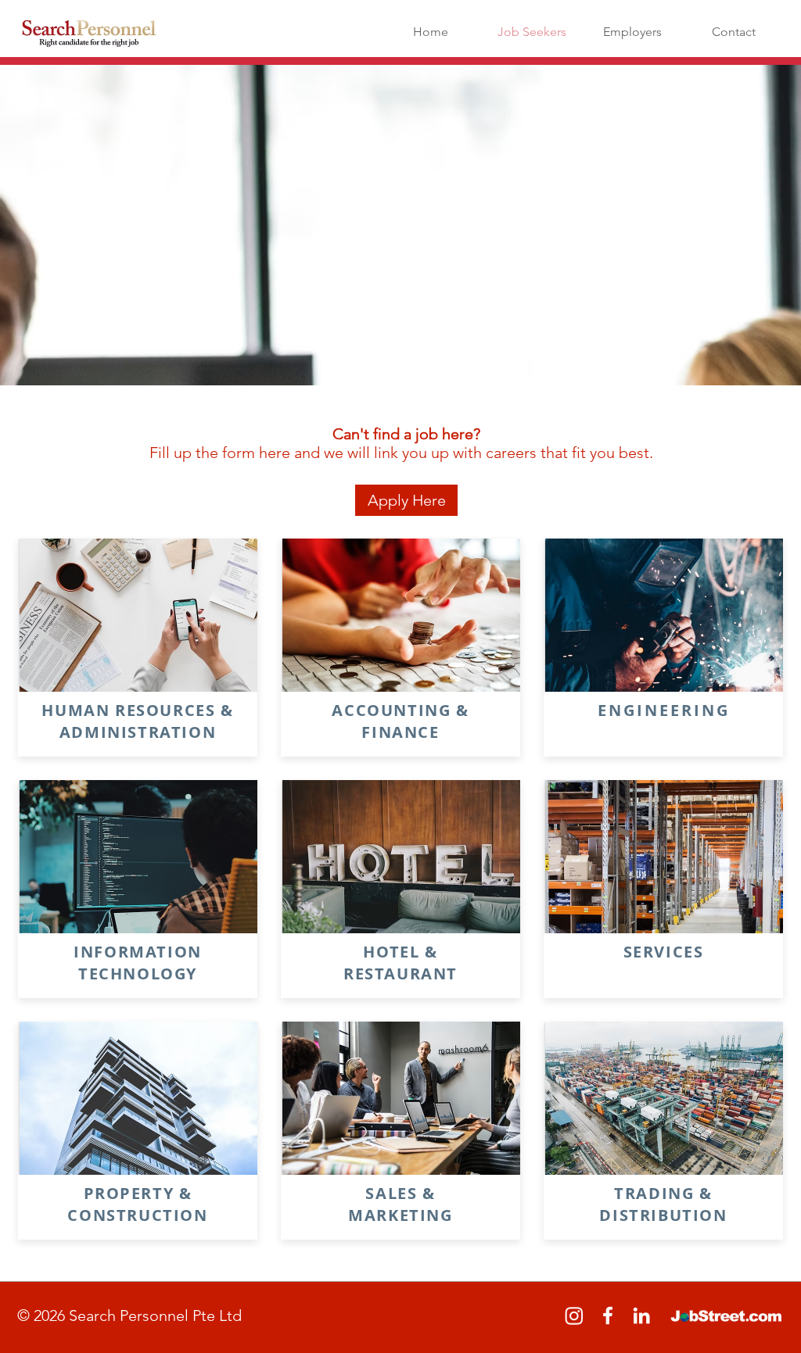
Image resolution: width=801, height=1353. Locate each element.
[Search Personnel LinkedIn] (641, 1315)
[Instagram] (574, 1315)
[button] (406, 500)
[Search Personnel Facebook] (608, 1315)
